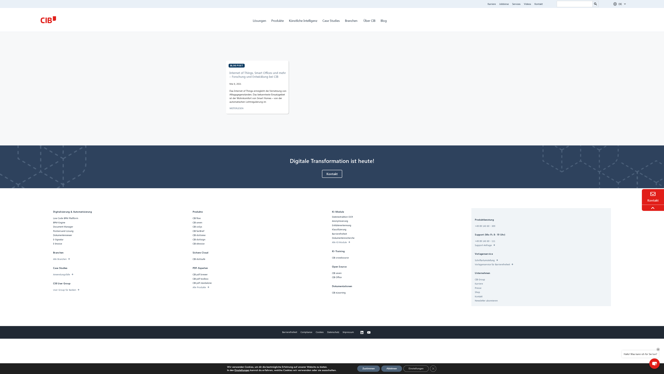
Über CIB (369, 20)
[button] (654, 363)
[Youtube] (369, 332)
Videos (527, 4)
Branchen (351, 20)
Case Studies (331, 20)
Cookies (320, 332)
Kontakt (538, 4)
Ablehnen (391, 368)
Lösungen (259, 20)
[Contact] (653, 194)
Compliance (306, 332)
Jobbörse (504, 4)
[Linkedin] (362, 332)
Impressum (348, 332)
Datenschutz (333, 332)
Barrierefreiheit (289, 332)
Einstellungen (241, 370)
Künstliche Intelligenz (303, 20)
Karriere (492, 4)
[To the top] (653, 208)
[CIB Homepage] (48, 19)
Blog (384, 20)
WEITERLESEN (236, 108)
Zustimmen (368, 368)
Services (516, 4)
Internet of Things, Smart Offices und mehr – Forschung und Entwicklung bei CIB (257, 75)
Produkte (277, 20)
